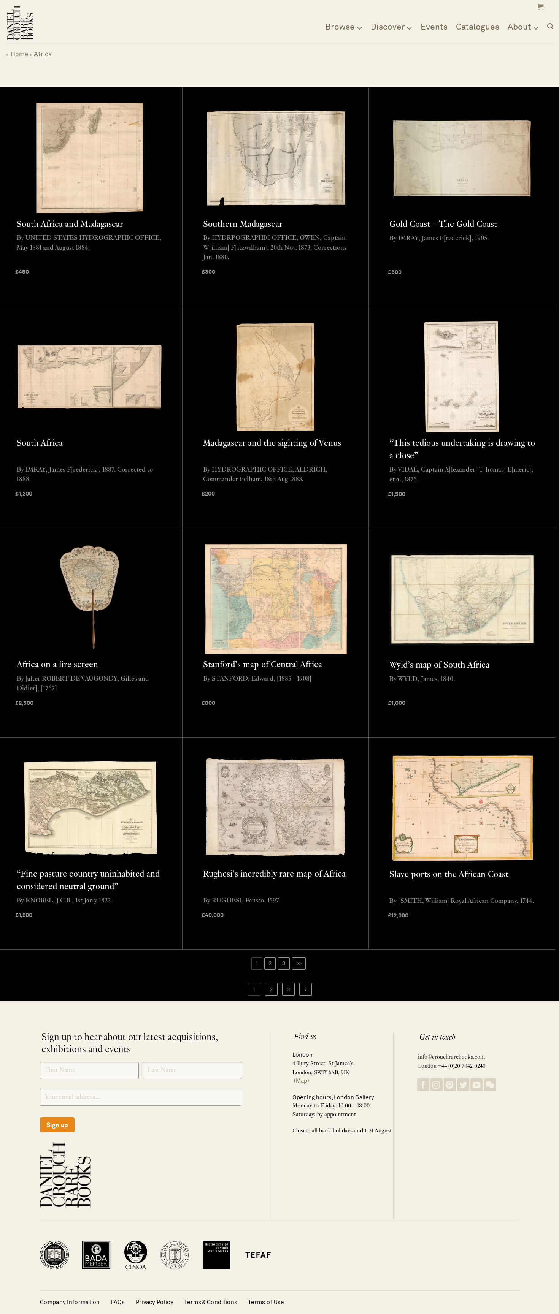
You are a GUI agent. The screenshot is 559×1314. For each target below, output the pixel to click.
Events (434, 26)
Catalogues (477, 26)
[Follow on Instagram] (436, 1084)
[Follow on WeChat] (490, 1084)
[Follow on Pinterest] (450, 1084)
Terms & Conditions (210, 1302)
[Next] (305, 989)
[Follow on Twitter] (463, 1084)
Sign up (57, 1125)
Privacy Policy (154, 1302)
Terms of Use (266, 1302)
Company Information (70, 1302)
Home (20, 54)
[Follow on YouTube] (476, 1084)
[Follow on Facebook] (423, 1084)
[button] (539, 7)
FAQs (118, 1302)
